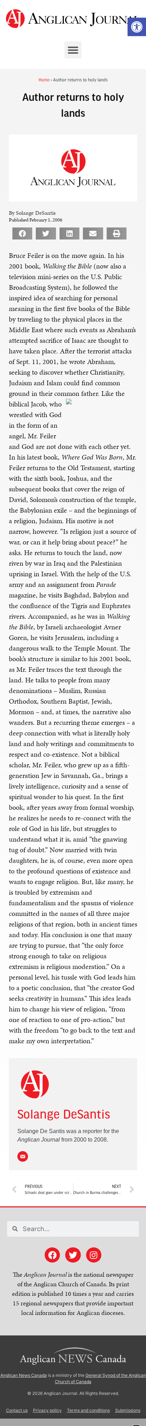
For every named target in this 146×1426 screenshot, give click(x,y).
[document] (73, 713)
